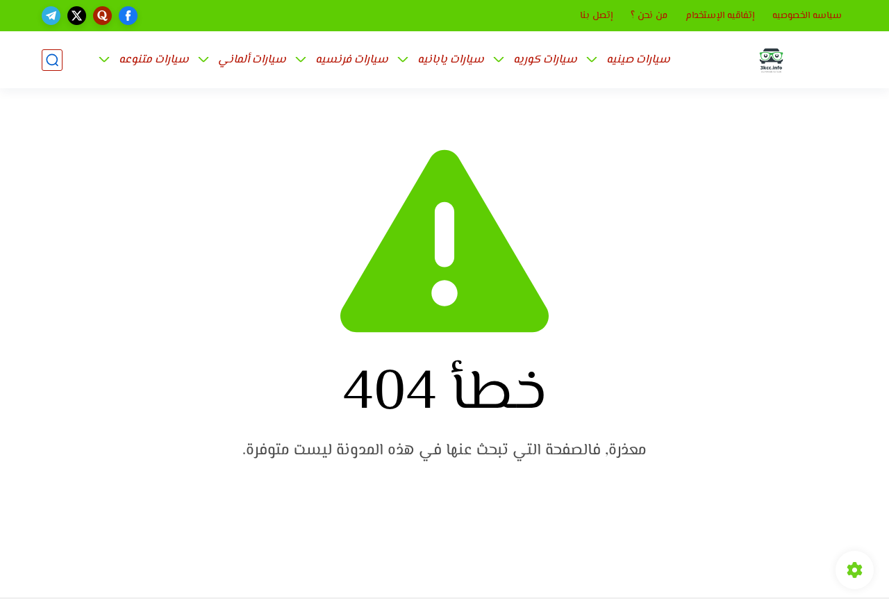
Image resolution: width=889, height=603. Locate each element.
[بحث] (52, 60)
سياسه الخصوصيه (807, 16)
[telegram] (51, 15)
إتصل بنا (596, 16)
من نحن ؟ (649, 16)
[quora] (102, 15)
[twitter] (76, 15)
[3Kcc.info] (771, 60)
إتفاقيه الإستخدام (720, 16)
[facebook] (128, 15)
